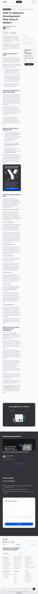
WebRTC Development (6, 559)
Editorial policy (26, 588)
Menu (34, 1)
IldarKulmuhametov (11, 26)
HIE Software (16, 568)
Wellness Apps (16, 565)
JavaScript (15, 577)
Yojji (4, 6)
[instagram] (8, 542)
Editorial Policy (30, 9)
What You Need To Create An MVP (27, 42)
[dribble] (10, 542)
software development (9, 386)
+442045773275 (32, 544)
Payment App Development (29, 567)
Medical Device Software (18, 559)
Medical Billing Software (18, 566)
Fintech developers (28, 577)
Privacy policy (15, 588)
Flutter (15, 580)
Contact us (19, 1)
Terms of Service (32, 588)
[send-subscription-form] (27, 410)
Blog (7, 6)
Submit (19, 524)
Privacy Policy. (29, 517)
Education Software (6, 565)
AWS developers (27, 574)
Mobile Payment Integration (29, 566)
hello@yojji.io (18, 544)
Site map (9, 588)
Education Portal (5, 566)
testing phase (12, 289)
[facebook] (5, 542)
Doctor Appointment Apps (18, 563)
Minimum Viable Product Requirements (28, 41)
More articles (18, 466)
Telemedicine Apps (17, 560)
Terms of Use (22, 517)
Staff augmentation (6, 577)
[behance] (12, 542)
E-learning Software (6, 562)
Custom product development (8, 574)
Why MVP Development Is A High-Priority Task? (28, 39)
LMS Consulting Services (7, 568)
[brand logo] (5, 1)
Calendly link (17, 487)
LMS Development (6, 560)
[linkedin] (3, 542)
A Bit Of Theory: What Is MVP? (27, 37)
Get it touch (12, 188)
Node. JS (15, 583)
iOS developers (27, 580)
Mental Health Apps (17, 562)
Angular (15, 574)
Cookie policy (20, 588)
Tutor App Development (7, 563)
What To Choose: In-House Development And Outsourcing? (29, 44)
